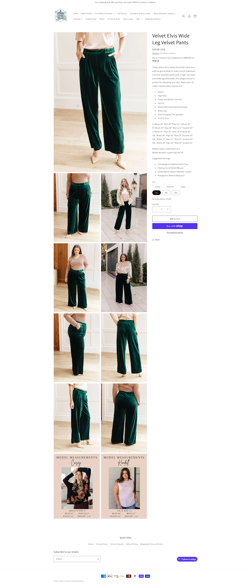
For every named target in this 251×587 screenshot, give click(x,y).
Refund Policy (132, 544)
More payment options (175, 232)
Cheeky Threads (64, 581)
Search (91, 544)
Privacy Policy (102, 544)
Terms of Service (117, 544)
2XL (166, 192)
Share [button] (157, 239)
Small (159, 187)
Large (184, 187)
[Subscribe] (98, 559)
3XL (176, 192)
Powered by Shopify (76, 581)
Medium (172, 187)
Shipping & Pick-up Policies (151, 544)
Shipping (155, 53)
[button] (104, 13)
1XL (156, 192)
